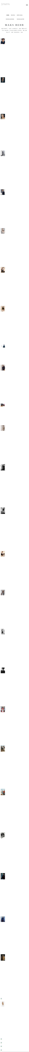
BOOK (8, 15)
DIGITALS (13, 15)
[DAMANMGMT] (5, 4)
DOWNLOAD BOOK (10, 19)
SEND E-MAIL (20, 15)
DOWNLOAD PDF (20, 19)
